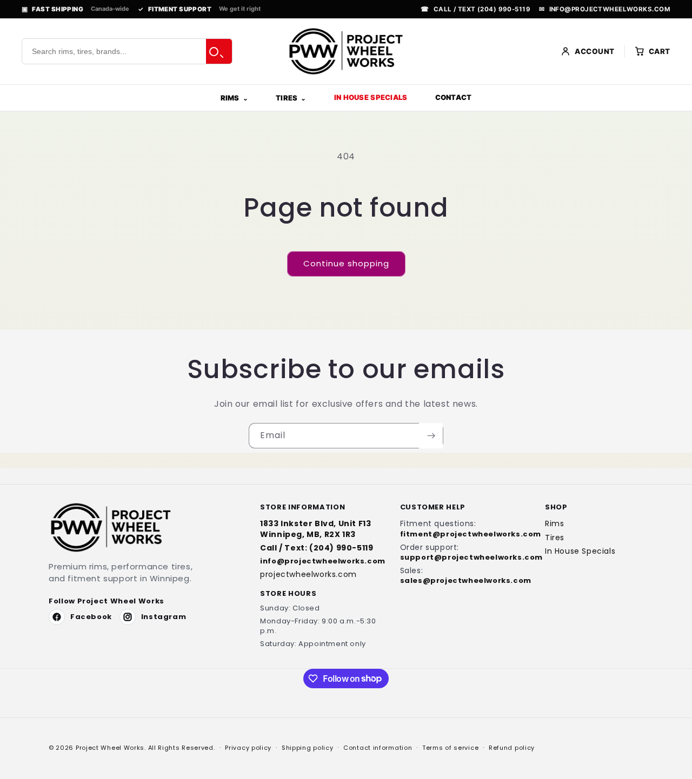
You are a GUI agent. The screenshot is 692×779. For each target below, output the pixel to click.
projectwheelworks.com (308, 574)
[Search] (219, 51)
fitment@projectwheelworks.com (462, 534)
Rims (230, 97)
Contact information (377, 747)
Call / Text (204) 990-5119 (475, 9)
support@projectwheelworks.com (462, 557)
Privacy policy (248, 747)
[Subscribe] (431, 435)
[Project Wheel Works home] (346, 51)
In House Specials (370, 97)
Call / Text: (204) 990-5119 (316, 548)
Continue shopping (346, 263)
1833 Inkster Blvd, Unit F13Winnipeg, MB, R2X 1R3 (315, 529)
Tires (286, 97)
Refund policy (512, 747)
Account (595, 51)
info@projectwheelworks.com (604, 9)
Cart (659, 51)
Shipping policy (308, 747)
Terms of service (450, 747)
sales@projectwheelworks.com (462, 581)
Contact (453, 97)
